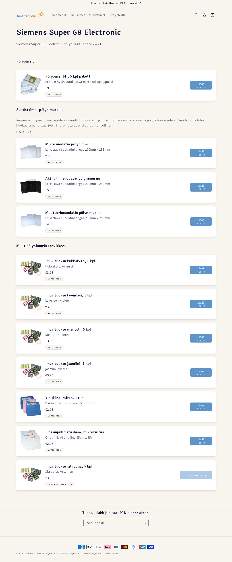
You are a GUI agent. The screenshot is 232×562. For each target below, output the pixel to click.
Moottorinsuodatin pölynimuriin (73, 212)
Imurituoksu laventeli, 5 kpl (68, 295)
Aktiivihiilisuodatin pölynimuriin (72, 178)
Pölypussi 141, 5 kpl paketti (68, 76)
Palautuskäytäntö (45, 553)
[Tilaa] (144, 523)
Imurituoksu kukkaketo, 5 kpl (70, 261)
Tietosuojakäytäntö (69, 553)
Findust (29, 553)
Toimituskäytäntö (91, 553)
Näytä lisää (23, 131)
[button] (196, 15)
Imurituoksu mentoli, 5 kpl (68, 329)
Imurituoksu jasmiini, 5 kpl (68, 363)
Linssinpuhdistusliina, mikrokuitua (74, 432)
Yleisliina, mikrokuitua (64, 398)
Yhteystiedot (111, 553)
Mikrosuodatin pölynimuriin (69, 144)
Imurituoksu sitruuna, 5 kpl (68, 466)
